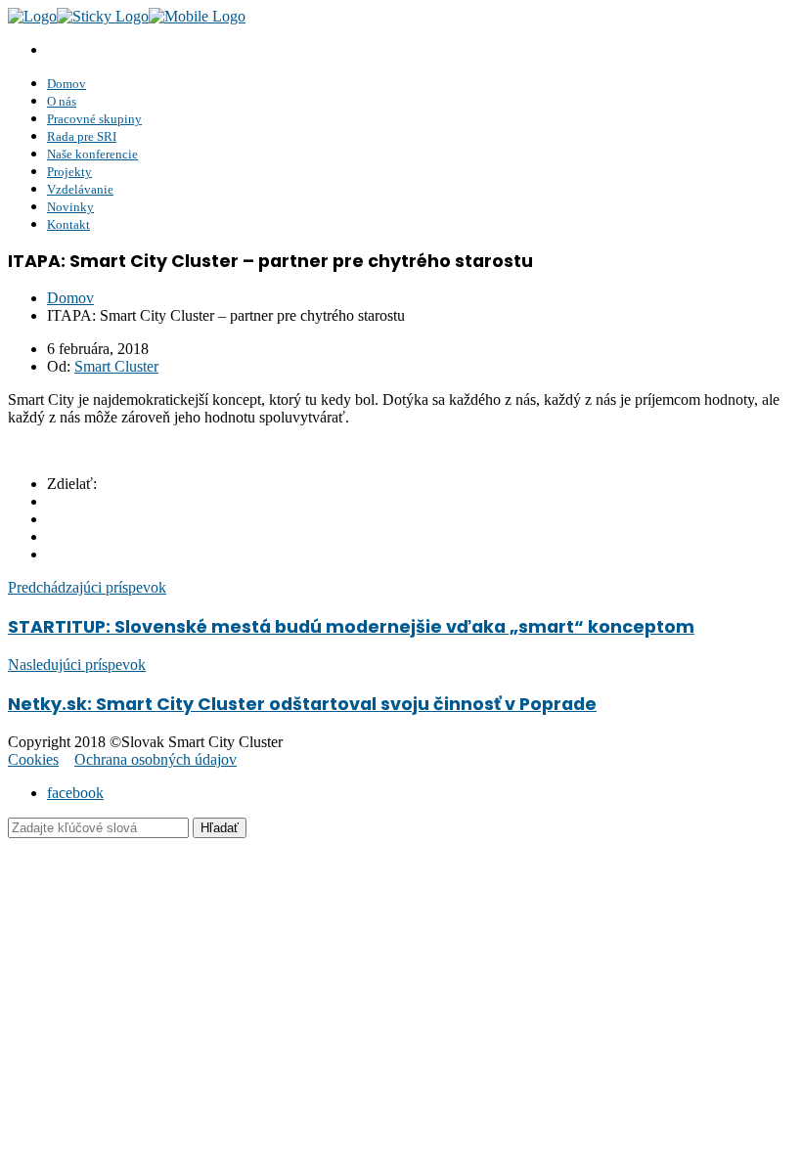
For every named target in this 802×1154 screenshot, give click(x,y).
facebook (75, 792)
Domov (70, 297)
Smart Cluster (116, 366)
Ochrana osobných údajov (155, 759)
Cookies (33, 759)
